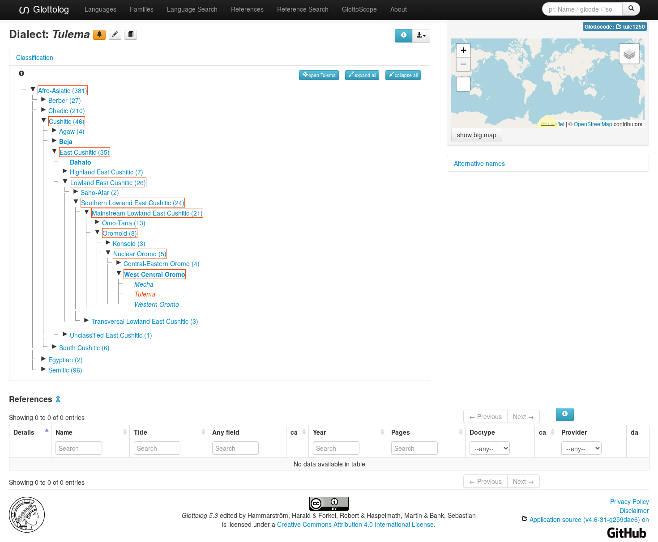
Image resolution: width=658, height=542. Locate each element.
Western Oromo (156, 304)
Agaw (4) (72, 131)
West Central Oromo (154, 274)
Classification (34, 57)
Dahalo (80, 161)
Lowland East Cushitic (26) (108, 182)
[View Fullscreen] (463, 84)
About (398, 8)
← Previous (485, 416)
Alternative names (479, 163)
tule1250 (633, 26)
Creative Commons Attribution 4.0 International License (355, 524)
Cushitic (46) (67, 121)
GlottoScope (359, 8)
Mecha (144, 283)
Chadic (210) (66, 110)
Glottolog (49, 8)
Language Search (192, 8)
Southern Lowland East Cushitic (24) (132, 202)
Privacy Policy (629, 501)
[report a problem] (99, 35)
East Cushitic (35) (85, 152)
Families (142, 8)
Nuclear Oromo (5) (140, 253)
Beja (66, 141)
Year (319, 432)
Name (64, 432)
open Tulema (322, 75)
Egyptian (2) (65, 359)
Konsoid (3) (129, 243)
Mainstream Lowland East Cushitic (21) (147, 212)
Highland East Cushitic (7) (106, 171)
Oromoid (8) (120, 233)
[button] (463, 51)
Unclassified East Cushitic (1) (111, 334)
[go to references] (130, 35)
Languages (100, 8)
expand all (365, 75)
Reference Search (303, 8)
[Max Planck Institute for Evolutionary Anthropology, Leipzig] (27, 513)
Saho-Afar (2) (100, 192)
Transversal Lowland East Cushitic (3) (144, 321)
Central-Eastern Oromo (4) (162, 263)
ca (294, 432)
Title (140, 432)
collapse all (406, 75)
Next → (523, 416)
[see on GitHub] (115, 35)
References (247, 8)
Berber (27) (64, 100)
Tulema (144, 293)
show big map (476, 134)
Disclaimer (634, 510)
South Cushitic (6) (84, 347)
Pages (400, 432)
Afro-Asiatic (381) (62, 90)
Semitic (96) (65, 369)
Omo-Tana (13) (123, 222)
